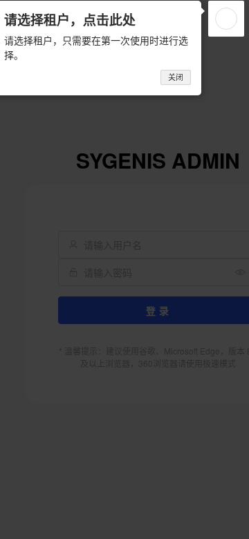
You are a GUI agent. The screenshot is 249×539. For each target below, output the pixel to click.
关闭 (175, 77)
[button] (226, 19)
